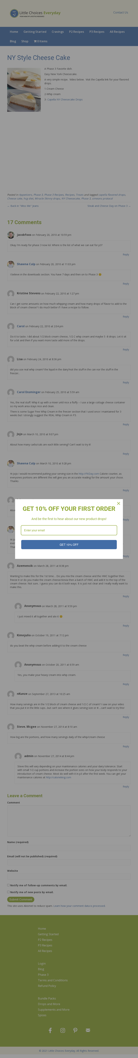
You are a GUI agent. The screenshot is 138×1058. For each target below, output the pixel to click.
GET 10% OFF (69, 544)
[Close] (118, 503)
